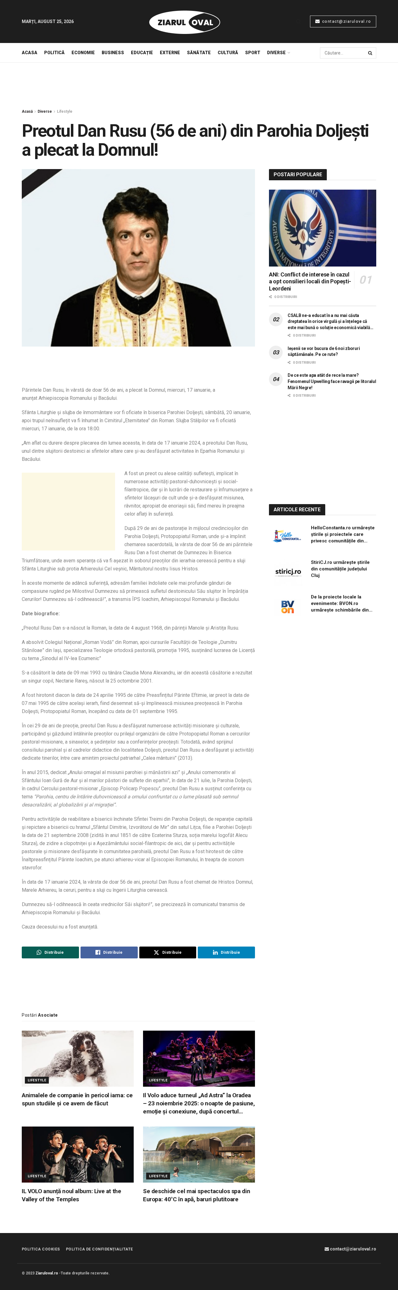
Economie (83, 52)
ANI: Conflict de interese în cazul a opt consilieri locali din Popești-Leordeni (310, 281)
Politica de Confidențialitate (99, 1249)
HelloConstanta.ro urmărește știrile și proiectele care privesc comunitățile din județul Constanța (343, 534)
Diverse (276, 52)
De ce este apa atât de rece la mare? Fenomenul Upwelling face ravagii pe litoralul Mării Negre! (332, 381)
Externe (170, 52)
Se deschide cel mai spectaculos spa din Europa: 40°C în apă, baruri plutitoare (196, 1195)
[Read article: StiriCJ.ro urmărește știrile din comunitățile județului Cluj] (287, 572)
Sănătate (199, 52)
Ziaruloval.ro (46, 1273)
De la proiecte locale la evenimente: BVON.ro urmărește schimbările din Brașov (340, 603)
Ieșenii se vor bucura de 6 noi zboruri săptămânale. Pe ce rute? (324, 351)
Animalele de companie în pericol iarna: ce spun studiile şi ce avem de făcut (77, 1099)
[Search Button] (298, 21)
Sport (252, 52)
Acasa (29, 52)
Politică (54, 52)
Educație (142, 52)
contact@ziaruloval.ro (346, 21)
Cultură (228, 52)
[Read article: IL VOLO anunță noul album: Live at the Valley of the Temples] (78, 1155)
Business (113, 52)
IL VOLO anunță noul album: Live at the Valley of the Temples (71, 1195)
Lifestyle (64, 111)
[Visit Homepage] (184, 21)
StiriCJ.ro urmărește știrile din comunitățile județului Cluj (340, 569)
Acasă (27, 111)
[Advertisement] (199, 86)
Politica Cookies (41, 1249)
